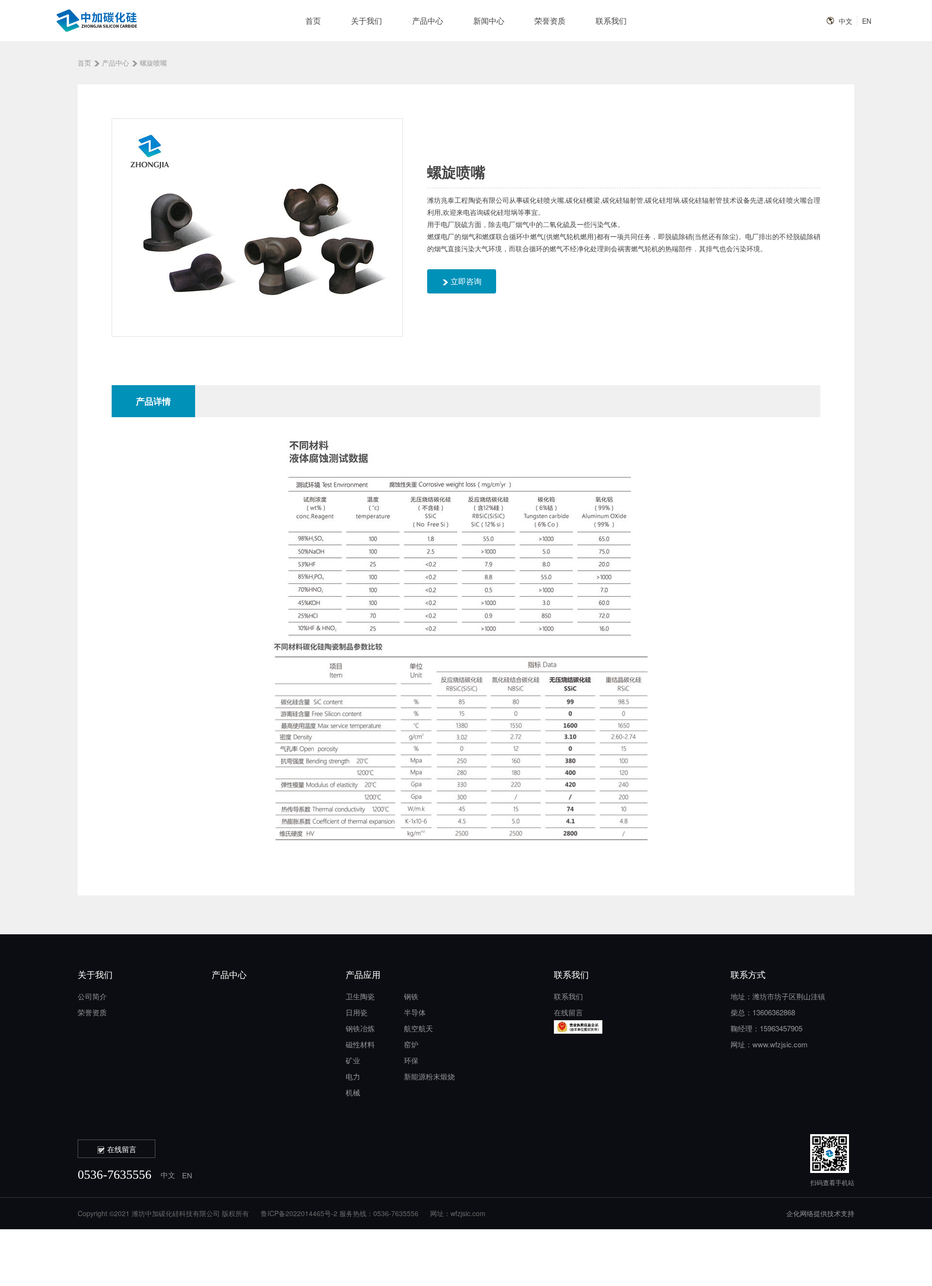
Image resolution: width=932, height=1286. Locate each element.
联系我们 (611, 20)
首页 (313, 20)
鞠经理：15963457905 (766, 1028)
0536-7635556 (114, 1175)
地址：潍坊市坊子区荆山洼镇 (778, 996)
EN (866, 21)
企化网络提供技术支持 (820, 1213)
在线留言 (568, 1012)
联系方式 (748, 974)
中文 (845, 21)
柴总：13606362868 (763, 1012)
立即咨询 (465, 281)
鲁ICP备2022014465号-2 (299, 1213)
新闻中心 (488, 20)
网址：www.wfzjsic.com (769, 1044)
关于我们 (366, 20)
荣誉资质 (550, 20)
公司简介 (92, 996)
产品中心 (427, 20)
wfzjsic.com (467, 1213)
